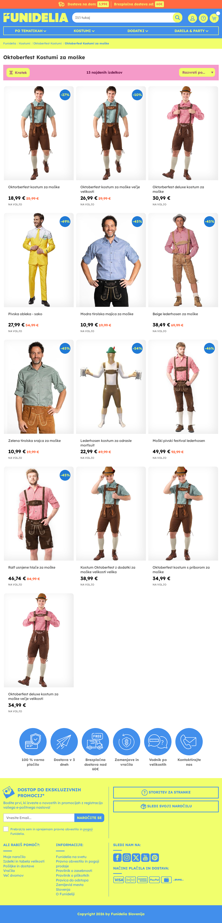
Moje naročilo (14, 857)
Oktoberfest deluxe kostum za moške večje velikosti (33, 696)
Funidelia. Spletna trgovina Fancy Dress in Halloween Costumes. (35, 17)
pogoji (88, 829)
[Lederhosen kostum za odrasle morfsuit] (111, 387)
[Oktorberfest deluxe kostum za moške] (183, 133)
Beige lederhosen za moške (175, 314)
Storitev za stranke (169, 792)
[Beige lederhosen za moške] (183, 260)
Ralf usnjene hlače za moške (31, 567)
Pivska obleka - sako (25, 314)
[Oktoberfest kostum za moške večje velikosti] (111, 133)
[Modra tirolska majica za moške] (111, 260)
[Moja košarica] (214, 18)
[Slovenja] (117, 858)
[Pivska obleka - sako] (39, 260)
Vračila (9, 870)
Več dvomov (13, 875)
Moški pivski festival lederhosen (179, 440)
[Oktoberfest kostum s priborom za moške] (183, 514)
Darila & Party (190, 30)
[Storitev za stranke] (203, 18)
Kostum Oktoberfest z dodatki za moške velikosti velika (107, 569)
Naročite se (89, 818)
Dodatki (135, 30)
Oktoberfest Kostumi (47, 43)
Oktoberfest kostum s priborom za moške (181, 569)
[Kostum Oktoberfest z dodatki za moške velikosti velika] (111, 514)
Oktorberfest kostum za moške (34, 187)
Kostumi (82, 30)
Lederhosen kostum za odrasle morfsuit (106, 442)
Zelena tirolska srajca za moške (34, 440)
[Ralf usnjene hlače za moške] (39, 514)
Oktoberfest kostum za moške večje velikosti (110, 189)
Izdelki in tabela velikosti (23, 861)
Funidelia (9, 43)
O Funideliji (65, 894)
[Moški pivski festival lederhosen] (183, 387)
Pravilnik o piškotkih (72, 875)
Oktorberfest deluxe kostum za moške (178, 189)
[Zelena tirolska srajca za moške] (39, 387)
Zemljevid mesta (69, 884)
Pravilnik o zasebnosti (74, 870)
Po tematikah (28, 30)
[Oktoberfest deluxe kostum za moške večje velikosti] (39, 640)
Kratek (21, 72)
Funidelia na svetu (71, 857)
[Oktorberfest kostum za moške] (39, 133)
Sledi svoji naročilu (169, 806)
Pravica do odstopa (72, 880)
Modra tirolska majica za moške (106, 314)
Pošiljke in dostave (18, 866)
